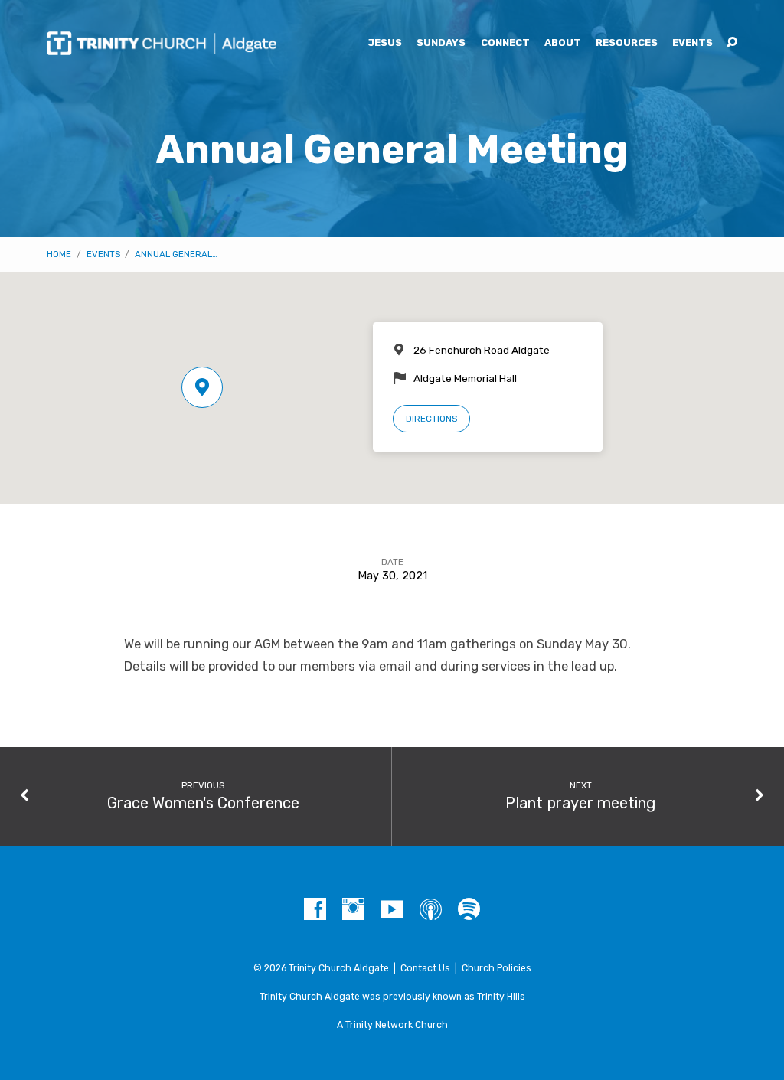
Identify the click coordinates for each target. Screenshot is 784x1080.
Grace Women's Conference (203, 803)
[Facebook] (315, 910)
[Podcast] (431, 910)
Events (692, 43)
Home (59, 254)
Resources (627, 43)
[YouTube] (392, 910)
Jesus (385, 43)
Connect (505, 43)
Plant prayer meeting (580, 803)
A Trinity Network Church (392, 1025)
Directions (431, 418)
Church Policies (496, 968)
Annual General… (176, 254)
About (562, 43)
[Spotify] (469, 910)
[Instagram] (353, 910)
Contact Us (425, 968)
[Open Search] (732, 43)
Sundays (441, 43)
